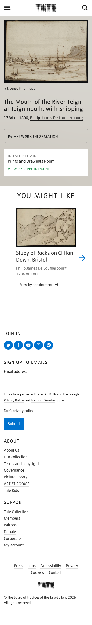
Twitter (9, 349)
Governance (14, 470)
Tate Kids (11, 490)
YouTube (29, 349)
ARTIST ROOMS (16, 483)
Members (12, 518)
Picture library (15, 477)
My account (14, 545)
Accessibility (50, 565)
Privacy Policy (14, 400)
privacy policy (23, 410)
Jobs (32, 565)
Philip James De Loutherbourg (56, 117)
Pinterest (49, 349)
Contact (55, 572)
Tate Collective (16, 511)
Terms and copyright (21, 463)
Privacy (72, 565)
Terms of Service (43, 400)
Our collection (15, 457)
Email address (15, 371)
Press (18, 565)
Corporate (12, 538)
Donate (10, 531)
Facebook (19, 349)
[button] (84, 8)
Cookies (37, 572)
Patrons (10, 525)
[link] (19, 88)
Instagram (39, 349)
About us (11, 450)
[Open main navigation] (17, 8)
